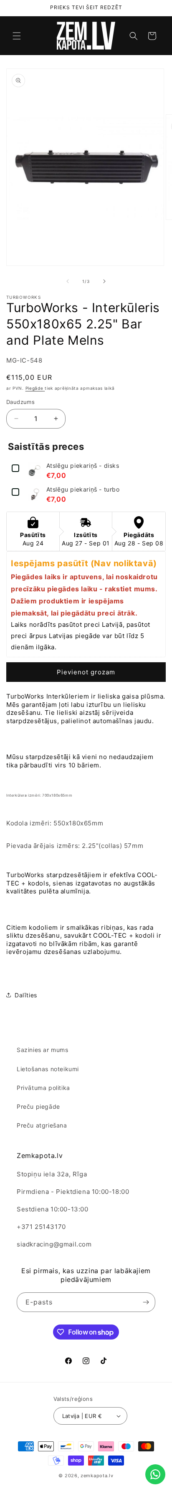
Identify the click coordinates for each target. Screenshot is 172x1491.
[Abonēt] (146, 1302)
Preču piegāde (38, 1106)
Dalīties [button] (26, 995)
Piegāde (34, 388)
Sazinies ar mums (42, 1049)
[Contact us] (155, 1474)
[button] (17, 36)
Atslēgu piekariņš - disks (82, 465)
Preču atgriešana (42, 1125)
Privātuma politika (43, 1087)
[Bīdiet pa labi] (104, 281)
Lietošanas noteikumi (48, 1068)
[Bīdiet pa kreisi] (67, 281)
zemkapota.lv (97, 1475)
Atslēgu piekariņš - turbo (83, 489)
